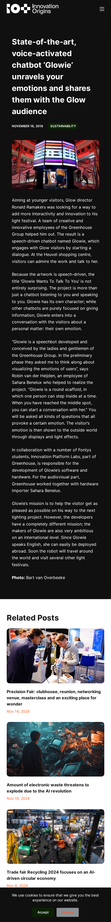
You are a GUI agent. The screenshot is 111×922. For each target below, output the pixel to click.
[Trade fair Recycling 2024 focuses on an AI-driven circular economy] (55, 836)
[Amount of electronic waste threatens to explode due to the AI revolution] (55, 749)
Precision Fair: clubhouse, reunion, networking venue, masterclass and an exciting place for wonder (54, 697)
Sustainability (63, 126)
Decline (68, 912)
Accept (43, 912)
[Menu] (102, 9)
